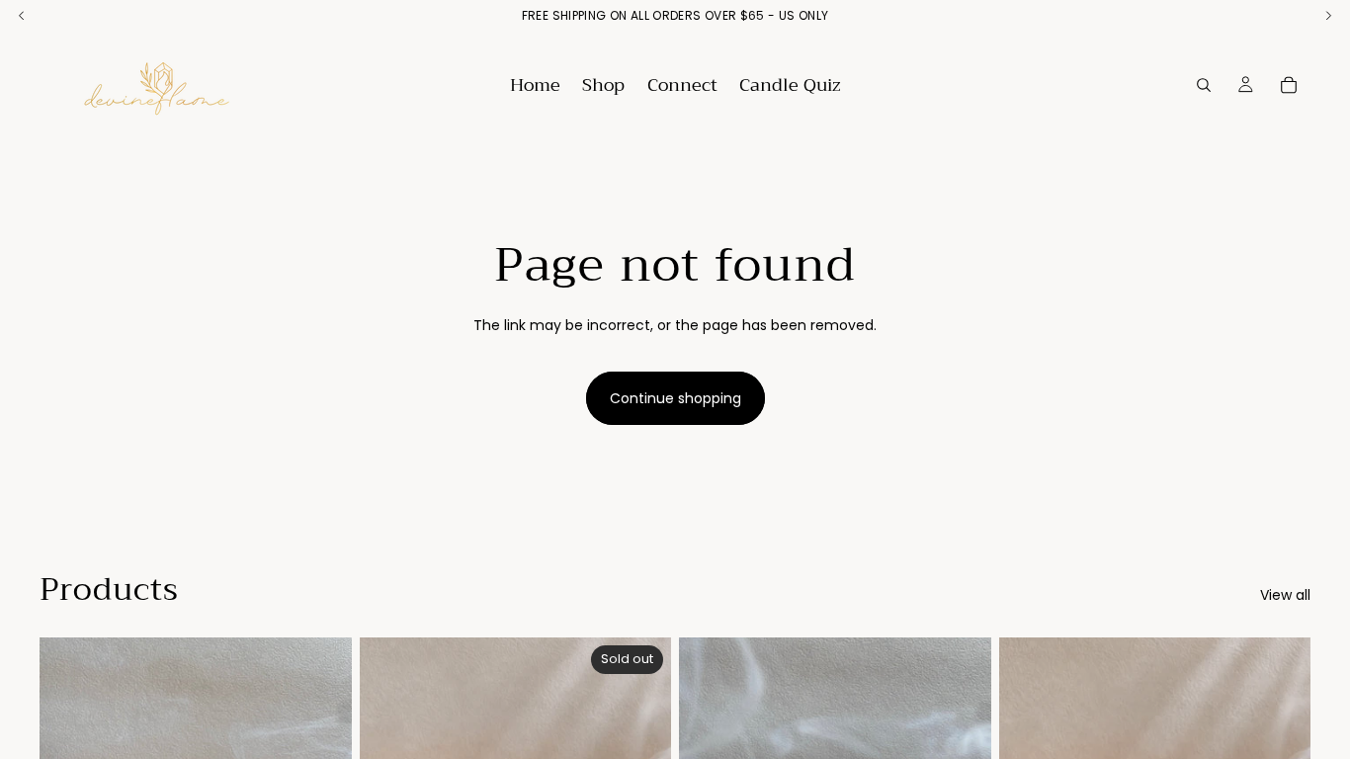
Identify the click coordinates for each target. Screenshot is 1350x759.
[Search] (1203, 85)
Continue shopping (675, 398)
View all (1285, 595)
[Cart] (1288, 85)
